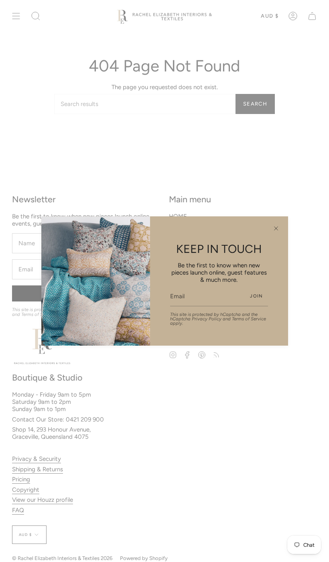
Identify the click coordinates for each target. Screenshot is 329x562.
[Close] (276, 228)
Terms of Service (249, 319)
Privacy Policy (206, 319)
